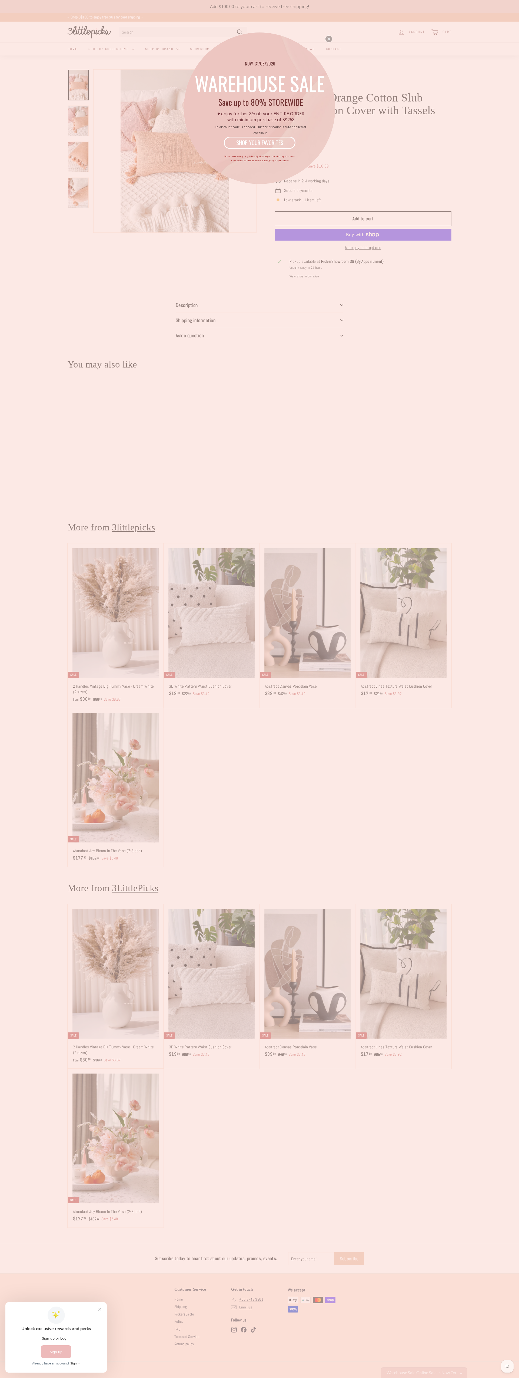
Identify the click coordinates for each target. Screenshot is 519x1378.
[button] (328, 39)
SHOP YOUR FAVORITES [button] (259, 143)
